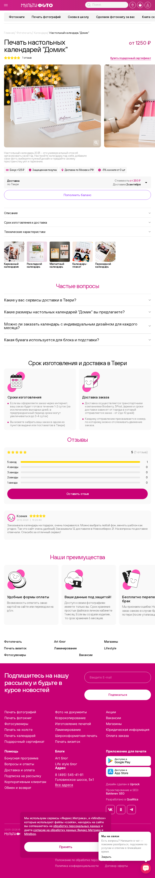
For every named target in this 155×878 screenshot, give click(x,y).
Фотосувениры (15, 655)
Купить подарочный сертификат (130, 58)
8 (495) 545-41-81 (69, 775)
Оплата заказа (117, 736)
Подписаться (117, 694)
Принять (65, 847)
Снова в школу (78, 17)
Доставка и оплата (19, 770)
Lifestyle (110, 648)
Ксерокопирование (70, 718)
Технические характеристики (24, 231)
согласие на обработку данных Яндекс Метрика (67, 830)
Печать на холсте (18, 730)
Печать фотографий (46, 17)
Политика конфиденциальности (76, 865)
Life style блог (66, 764)
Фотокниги (16, 17)
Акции (111, 712)
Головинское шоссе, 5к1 (74, 780)
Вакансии (85, 655)
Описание (11, 212)
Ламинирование (65, 648)
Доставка (13, 182)
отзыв (27, 57)
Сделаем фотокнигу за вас (115, 17)
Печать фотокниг (18, 718)
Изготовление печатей (73, 724)
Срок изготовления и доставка (25, 222)
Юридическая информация (127, 730)
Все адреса (64, 785)
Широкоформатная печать (76, 736)
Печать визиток (15, 648)
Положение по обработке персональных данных (88, 860)
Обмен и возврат (17, 788)
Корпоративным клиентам (25, 782)
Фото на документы (71, 712)
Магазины (111, 641)
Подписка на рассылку (22, 776)
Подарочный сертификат (24, 742)
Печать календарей (20, 736)
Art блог (60, 641)
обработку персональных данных (76, 826)
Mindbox (30, 834)
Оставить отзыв (77, 494)
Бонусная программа (21, 758)
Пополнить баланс (77, 195)
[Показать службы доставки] (146, 182)
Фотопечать (13, 641)
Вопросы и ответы (19, 764)
